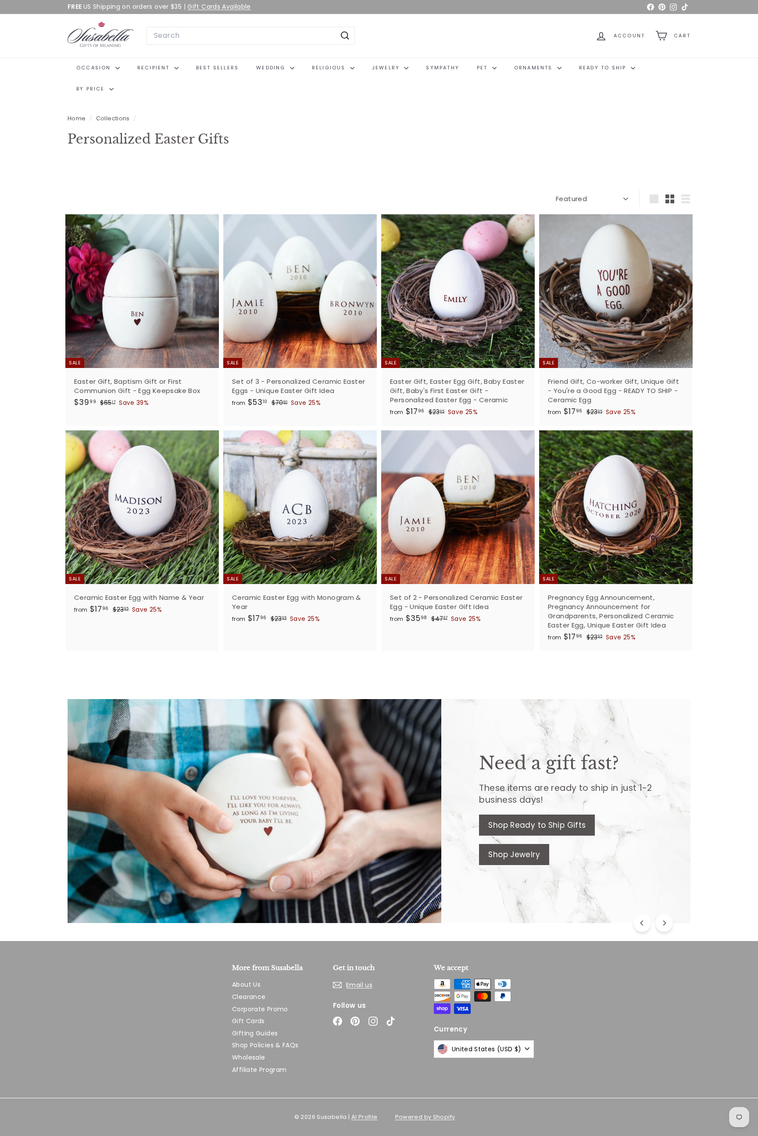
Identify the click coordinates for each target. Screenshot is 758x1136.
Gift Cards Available (219, 6)
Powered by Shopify (425, 1117)
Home (77, 118)
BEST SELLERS (217, 67)
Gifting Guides (255, 1033)
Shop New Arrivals (149, 831)
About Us (246, 984)
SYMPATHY (442, 67)
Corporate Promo (260, 1009)
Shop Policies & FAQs (265, 1045)
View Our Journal (147, 860)
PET (483, 67)
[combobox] (251, 35)
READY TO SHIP (604, 67)
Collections (114, 118)
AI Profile (364, 1117)
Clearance (248, 996)
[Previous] (642, 923)
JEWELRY (387, 67)
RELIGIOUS (330, 67)
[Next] (664, 923)
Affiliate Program (259, 1069)
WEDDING (272, 67)
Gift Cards (248, 1021)
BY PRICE (91, 88)
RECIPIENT (154, 67)
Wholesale (248, 1057)
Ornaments (534, 67)
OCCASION (94, 67)
